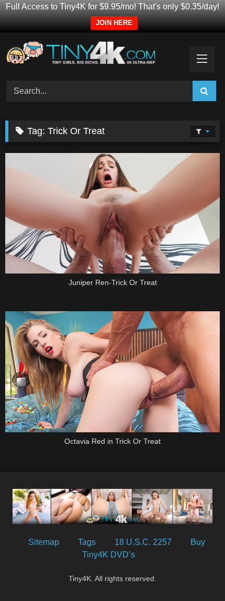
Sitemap (43, 542)
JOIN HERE (114, 23)
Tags (87, 542)
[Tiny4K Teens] (92, 55)
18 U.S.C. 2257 (143, 542)
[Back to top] (192, 570)
